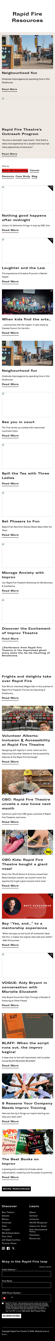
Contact (33, 1215)
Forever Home (9, 1243)
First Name (7, 1281)
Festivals (6, 1222)
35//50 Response (38, 1222)
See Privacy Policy (38, 1311)
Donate (5, 1215)
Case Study (22, 176)
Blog (34, 176)
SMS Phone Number (12, 1292)
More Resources (16, 1189)
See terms (26, 1311)
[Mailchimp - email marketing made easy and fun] (16, 1324)
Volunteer (34, 1235)
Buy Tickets (8, 1212)
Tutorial (34, 170)
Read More (9, 89)
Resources (34, 1238)
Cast (4, 1226)
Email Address (9, 1269)
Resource (8, 176)
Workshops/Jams (11, 1233)
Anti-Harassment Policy (38, 1230)
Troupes (6, 1229)
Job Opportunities (11, 1240)
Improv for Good (37, 1226)
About (32, 1212)
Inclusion (34, 1219)
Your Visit (7, 1236)
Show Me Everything (15, 170)
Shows (5, 1219)
